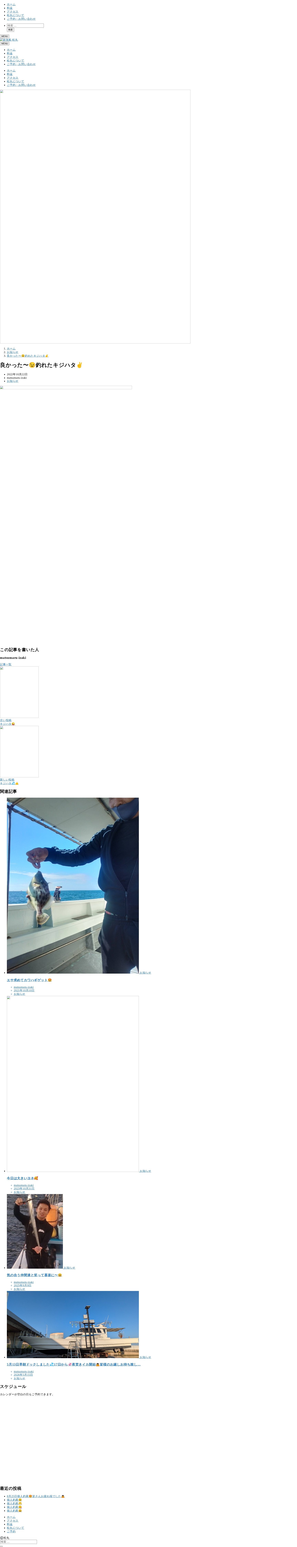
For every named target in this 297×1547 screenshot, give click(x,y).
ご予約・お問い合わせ (21, 18)
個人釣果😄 (14, 1510)
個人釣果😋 (14, 1507)
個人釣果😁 (14, 1503)
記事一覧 (6, 664)
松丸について (15, 15)
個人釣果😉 (14, 1499)
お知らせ (12, 381)
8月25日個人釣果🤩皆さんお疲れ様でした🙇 (36, 1496)
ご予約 (11, 1531)
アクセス (12, 11)
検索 (10, 29)
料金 (10, 8)
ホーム (11, 4)
